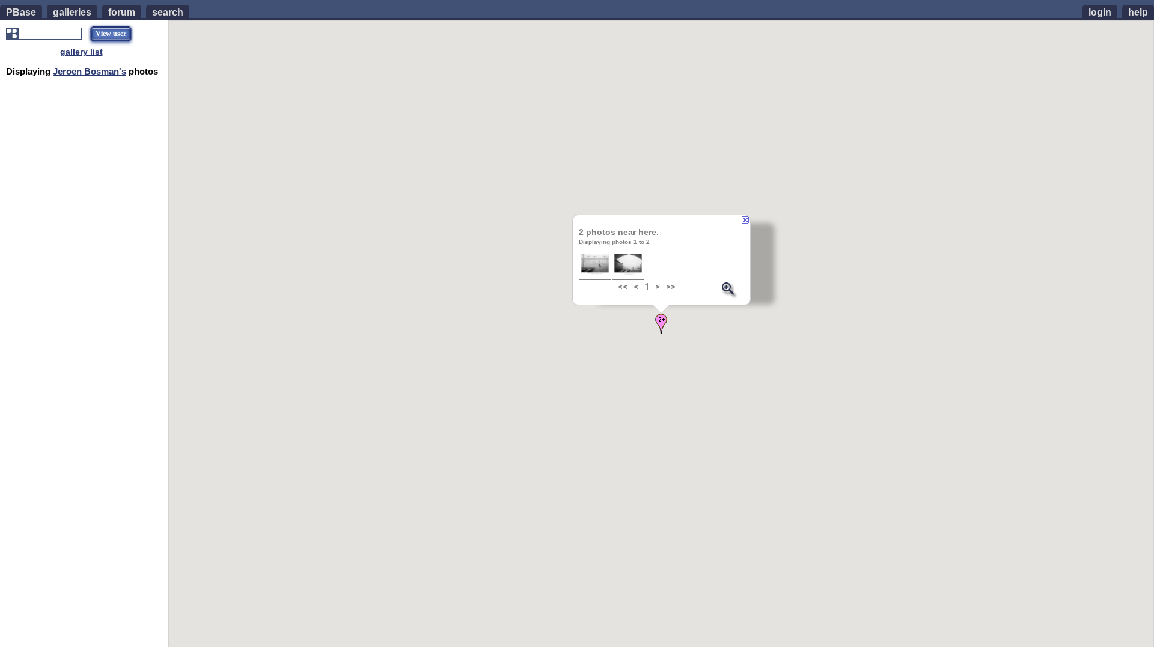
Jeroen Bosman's (89, 71)
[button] (661, 324)
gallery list (81, 51)
